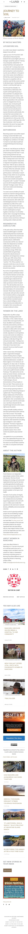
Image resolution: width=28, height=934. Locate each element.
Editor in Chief (7, 17)
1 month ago (6, 781)
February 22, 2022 (8, 704)
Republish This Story (14, 738)
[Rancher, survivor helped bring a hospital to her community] (14, 617)
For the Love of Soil (17, 520)
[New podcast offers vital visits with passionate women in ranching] (14, 652)
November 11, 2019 (15, 17)
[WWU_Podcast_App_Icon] (14, 722)
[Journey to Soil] (14, 580)
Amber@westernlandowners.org (16, 562)
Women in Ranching (10, 6)
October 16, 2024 (8, 640)
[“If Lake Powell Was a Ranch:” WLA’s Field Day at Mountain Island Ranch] (14, 814)
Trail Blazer (10, 698)
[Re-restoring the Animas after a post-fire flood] (14, 840)
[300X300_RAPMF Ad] (14, 887)
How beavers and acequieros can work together (13, 777)
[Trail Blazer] (14, 687)
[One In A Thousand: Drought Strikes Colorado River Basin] (14, 790)
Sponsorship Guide (14, 920)
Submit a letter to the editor (14, 921)
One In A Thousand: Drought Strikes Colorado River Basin (13, 801)
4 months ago (6, 854)
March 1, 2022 (7, 675)
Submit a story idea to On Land (14, 923)
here (10, 546)
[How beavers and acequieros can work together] (14, 766)
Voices (7, 659)
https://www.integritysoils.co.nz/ (12, 534)
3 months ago (6, 805)
